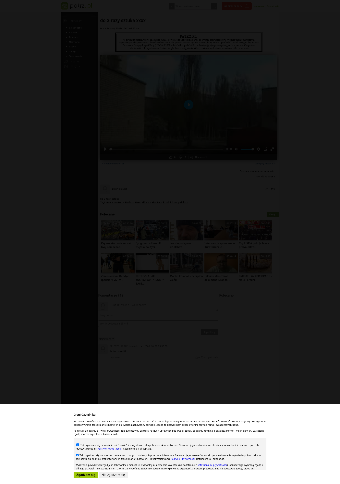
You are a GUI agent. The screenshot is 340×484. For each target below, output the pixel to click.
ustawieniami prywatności (212, 465)
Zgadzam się (85, 475)
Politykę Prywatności (109, 448)
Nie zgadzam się (113, 475)
